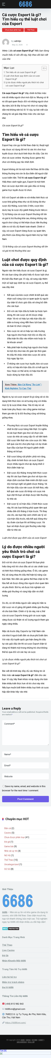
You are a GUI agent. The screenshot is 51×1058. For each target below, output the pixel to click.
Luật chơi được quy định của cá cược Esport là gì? (23, 77)
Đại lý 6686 (7, 987)
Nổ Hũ (7, 855)
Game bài (8, 846)
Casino (7, 832)
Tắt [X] (3, 1050)
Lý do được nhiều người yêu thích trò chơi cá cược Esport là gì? (25, 84)
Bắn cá (7, 828)
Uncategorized (11, 864)
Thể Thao (30, 30)
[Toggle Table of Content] (43, 68)
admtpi (17, 41)
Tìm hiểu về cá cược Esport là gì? (21, 72)
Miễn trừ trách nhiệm (13, 982)
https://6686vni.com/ (15, 1022)
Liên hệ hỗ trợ (9, 977)
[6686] (25, 4)
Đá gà (7, 841)
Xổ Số (7, 869)
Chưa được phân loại (13, 30)
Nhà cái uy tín (10, 851)
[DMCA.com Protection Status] (10, 929)
